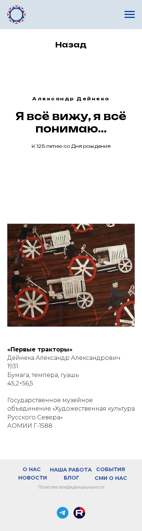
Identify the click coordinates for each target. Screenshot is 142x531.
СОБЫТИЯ (110, 469)
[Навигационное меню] (130, 14)
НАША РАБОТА (71, 469)
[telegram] (62, 513)
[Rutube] (79, 513)
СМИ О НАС (111, 478)
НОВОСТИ (32, 477)
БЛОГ (71, 477)
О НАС (32, 469)
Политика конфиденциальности (71, 487)
